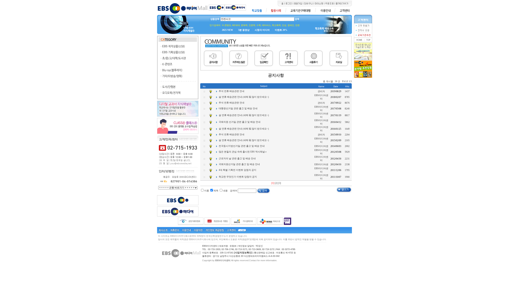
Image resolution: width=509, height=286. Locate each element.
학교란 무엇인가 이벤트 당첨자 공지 (238, 176)
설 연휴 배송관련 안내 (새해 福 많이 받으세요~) (244, 97)
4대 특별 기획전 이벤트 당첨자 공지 (237, 170)
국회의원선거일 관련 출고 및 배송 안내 (239, 164)
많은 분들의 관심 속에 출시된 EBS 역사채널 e (242, 151)
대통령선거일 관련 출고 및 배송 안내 (238, 108)
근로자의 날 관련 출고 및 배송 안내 (237, 158)
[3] (279, 183)
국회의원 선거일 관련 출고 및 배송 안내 (239, 122)
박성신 (259, 245)
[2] (276, 183)
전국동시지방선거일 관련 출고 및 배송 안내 (242, 146)
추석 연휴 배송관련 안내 (231, 91)
